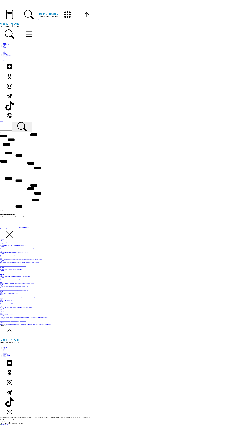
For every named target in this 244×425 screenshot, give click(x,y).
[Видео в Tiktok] (122, 106)
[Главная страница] (48, 19)
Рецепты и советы (6, 59)
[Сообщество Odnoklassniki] (122, 76)
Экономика (5, 56)
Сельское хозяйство (7, 55)
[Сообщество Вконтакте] (122, 67)
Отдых (4, 46)
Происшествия (6, 57)
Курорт (4, 60)
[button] (9, 19)
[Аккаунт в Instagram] (122, 86)
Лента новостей (6, 44)
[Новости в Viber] (122, 116)
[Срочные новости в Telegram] (122, 96)
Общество (5, 50)
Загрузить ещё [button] (3, 325)
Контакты (5, 48)
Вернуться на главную (24, 227)
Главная (4, 43)
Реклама (4, 47)
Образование (5, 54)
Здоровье (4, 53)
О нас (4, 45)
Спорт (4, 52)
